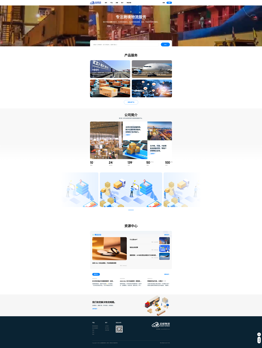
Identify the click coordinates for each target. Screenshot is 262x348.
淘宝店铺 (129, 2)
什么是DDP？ (134, 239)
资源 (117, 2)
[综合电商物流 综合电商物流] (152, 80)
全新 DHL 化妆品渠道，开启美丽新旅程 (104, 263)
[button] (101, 189)
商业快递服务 (95, 328)
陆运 (93, 334)
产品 (111, 2)
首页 (106, 2)
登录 (164, 2)
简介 (122, 2)
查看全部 (166, 234)
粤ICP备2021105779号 (165, 342)
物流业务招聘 (134, 247)
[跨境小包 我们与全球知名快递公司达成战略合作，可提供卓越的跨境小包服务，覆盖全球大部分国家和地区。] (110, 80)
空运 (93, 332)
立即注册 (94, 308)
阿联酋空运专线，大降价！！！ (157, 281)
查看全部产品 (131, 102)
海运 (93, 330)
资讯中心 (96, 274)
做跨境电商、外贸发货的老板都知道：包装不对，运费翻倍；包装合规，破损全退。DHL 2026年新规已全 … (131, 285)
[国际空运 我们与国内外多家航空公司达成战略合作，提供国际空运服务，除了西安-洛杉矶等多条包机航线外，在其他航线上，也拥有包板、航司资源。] (152, 61)
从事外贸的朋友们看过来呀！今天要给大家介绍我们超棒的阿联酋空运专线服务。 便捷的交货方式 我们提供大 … (158, 285)
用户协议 (107, 328)
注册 (169, 2)
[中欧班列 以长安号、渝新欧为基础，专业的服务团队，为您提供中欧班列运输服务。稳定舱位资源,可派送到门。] (110, 61)
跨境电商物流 (95, 326)
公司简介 (107, 326)
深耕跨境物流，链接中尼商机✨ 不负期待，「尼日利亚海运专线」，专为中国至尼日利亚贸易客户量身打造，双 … (103, 285)
